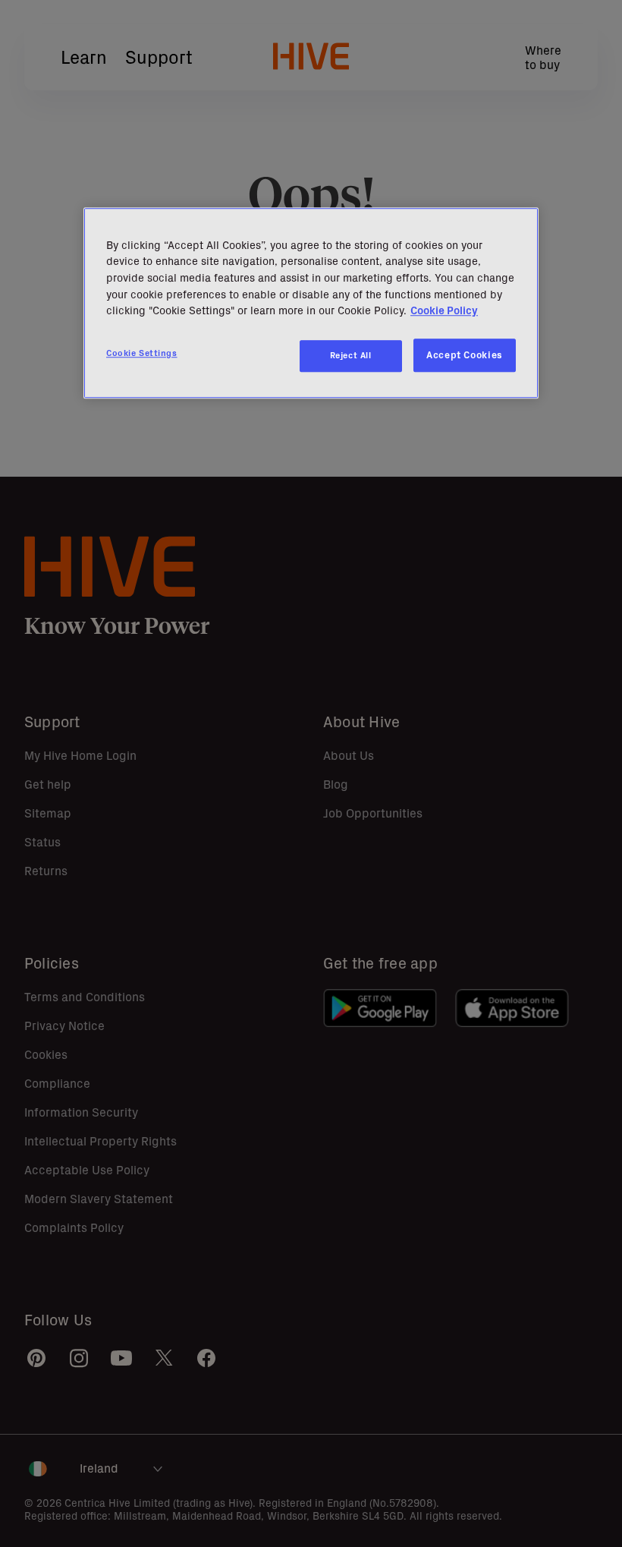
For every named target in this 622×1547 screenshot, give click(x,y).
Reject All (351, 355)
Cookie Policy (444, 310)
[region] (311, 303)
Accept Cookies (464, 355)
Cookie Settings (141, 353)
